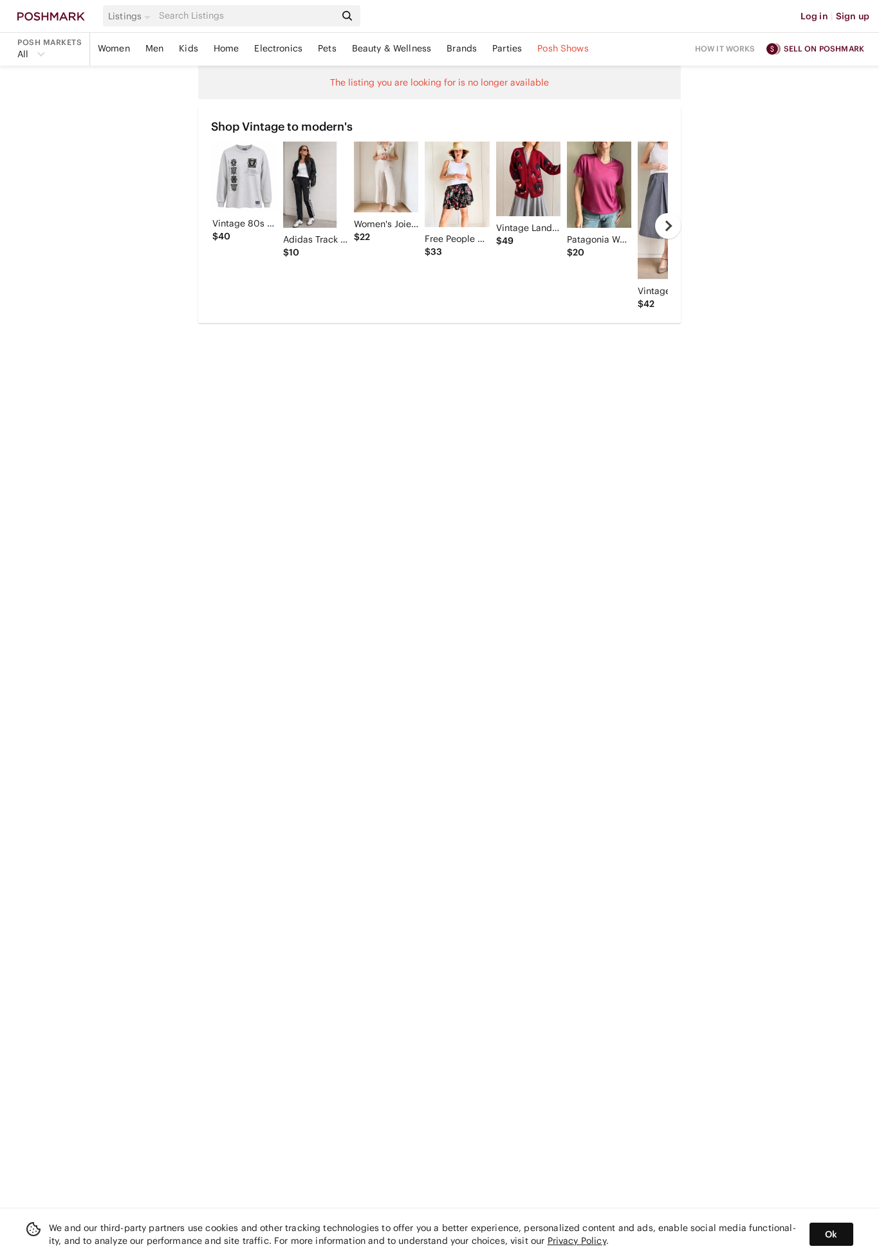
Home (226, 48)
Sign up (852, 16)
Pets (327, 48)
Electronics (278, 48)
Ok (831, 1234)
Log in (814, 16)
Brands (462, 48)
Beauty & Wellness (392, 48)
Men (154, 48)
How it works (725, 48)
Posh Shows (563, 48)
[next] (668, 226)
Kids (188, 48)
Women (114, 48)
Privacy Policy (577, 1240)
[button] (131, 16)
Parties (507, 48)
